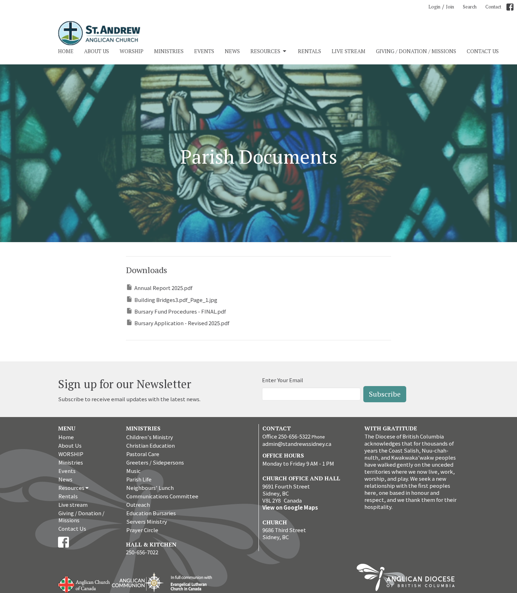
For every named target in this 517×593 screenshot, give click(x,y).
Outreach (138, 504)
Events (204, 51)
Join (450, 7)
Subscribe (385, 394)
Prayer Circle (142, 530)
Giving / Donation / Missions (416, 51)
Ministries (169, 51)
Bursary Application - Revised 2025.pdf (181, 323)
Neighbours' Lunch (150, 487)
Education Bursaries (151, 513)
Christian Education (150, 445)
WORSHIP (131, 51)
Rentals (309, 51)
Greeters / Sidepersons (155, 462)
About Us (96, 51)
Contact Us (483, 51)
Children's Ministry (149, 437)
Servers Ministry (146, 521)
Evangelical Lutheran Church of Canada (188, 583)
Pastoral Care (142, 454)
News (232, 51)
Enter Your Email (282, 380)
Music (133, 470)
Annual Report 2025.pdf (163, 287)
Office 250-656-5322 (286, 436)
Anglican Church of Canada (84, 583)
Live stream (348, 51)
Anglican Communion (137, 582)
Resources (265, 51)
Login (434, 7)
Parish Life (139, 479)
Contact (493, 7)
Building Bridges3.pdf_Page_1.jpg (175, 299)
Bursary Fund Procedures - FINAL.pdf (180, 311)
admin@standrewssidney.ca (296, 443)
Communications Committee (162, 496)
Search (470, 7)
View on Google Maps (290, 507)
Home (66, 51)
